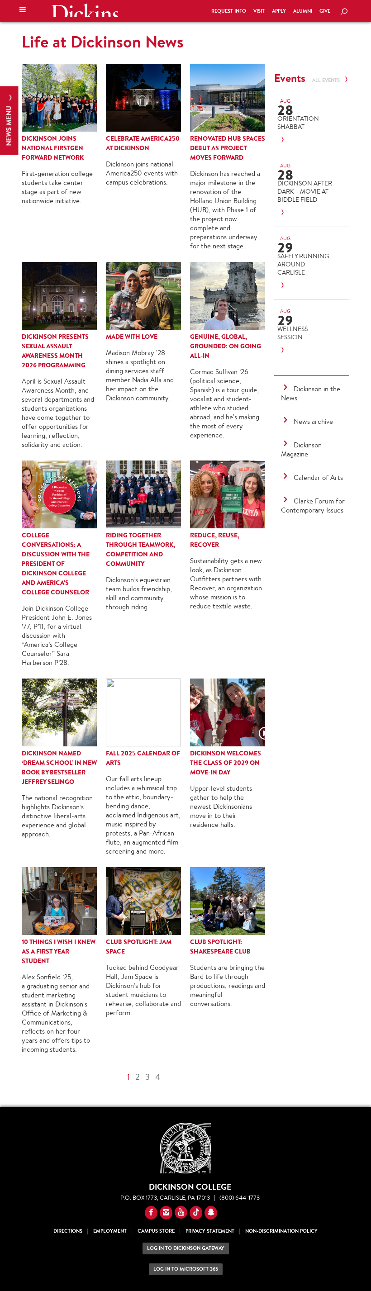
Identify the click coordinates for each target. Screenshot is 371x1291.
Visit (259, 11)
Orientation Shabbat (298, 122)
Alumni (302, 11)
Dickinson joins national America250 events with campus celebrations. (142, 173)
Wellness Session (292, 333)
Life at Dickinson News (103, 41)
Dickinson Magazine (301, 449)
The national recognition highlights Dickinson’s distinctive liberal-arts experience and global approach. (57, 815)
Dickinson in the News (310, 393)
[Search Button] (344, 12)
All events (326, 80)
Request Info (228, 11)
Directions (67, 1231)
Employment (110, 1231)
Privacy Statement (210, 1231)
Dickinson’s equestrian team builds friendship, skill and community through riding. (139, 593)
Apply (279, 11)
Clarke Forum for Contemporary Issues (313, 505)
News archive (313, 421)
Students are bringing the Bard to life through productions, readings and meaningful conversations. (227, 985)
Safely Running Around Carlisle (303, 264)
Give (324, 11)
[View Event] (305, 140)
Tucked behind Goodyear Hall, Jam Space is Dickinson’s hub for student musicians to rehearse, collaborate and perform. (143, 990)
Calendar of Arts (318, 477)
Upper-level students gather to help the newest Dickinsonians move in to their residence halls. (221, 806)
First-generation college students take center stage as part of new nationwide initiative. (57, 187)
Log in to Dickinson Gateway (185, 1248)
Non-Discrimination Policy (281, 1231)
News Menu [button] (9, 125)
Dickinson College (84, 10)
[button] (22, 11)
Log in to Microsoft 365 (185, 1269)
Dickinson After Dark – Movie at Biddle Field (304, 191)
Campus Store (156, 1231)
